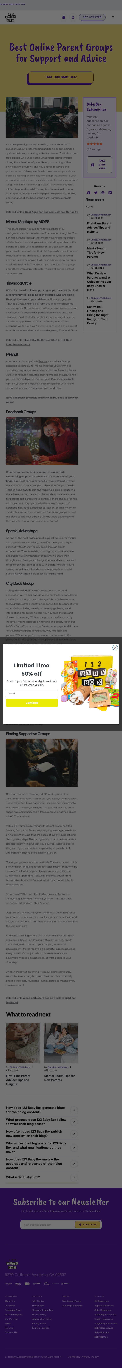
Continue (32, 702)
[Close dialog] (115, 647)
